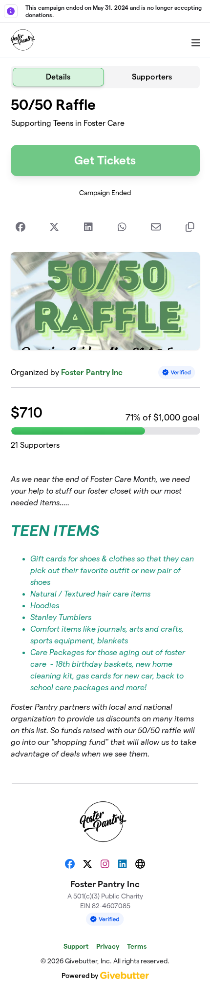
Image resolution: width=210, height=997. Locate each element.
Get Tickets (105, 160)
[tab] (58, 77)
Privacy (107, 946)
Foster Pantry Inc (92, 372)
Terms (137, 946)
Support (75, 946)
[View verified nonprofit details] (177, 372)
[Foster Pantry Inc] (24, 40)
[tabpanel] (105, 432)
